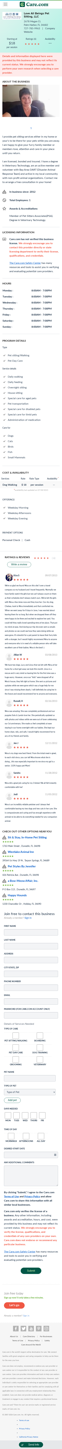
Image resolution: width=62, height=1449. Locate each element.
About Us (14, 1336)
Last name (9, 940)
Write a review (19, 564)
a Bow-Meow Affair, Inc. (23, 881)
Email (7, 995)
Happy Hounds (17, 895)
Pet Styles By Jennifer (22, 866)
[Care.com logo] (33, 4)
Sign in (27, 918)
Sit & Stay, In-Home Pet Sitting (27, 837)
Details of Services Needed (19, 1024)
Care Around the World (31, 1345)
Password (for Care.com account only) (27, 1009)
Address (8, 954)
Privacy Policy (32, 1196)
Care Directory (29, 1336)
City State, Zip (11, 968)
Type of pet (10, 1086)
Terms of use (24, 1420)
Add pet (12, 1100)
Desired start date (14, 1149)
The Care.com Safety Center (19, 1251)
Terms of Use (11, 1196)
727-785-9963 (32, 28)
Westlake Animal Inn (21, 852)
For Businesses (46, 1336)
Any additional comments (19, 1163)
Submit (31, 1270)
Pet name (9, 1072)
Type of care (11, 1029)
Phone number (12, 982)
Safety (47, 1341)
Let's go (14, 1305)
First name (10, 926)
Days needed (11, 1109)
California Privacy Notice (28, 1437)
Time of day (10, 1130)
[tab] (31, 1024)
